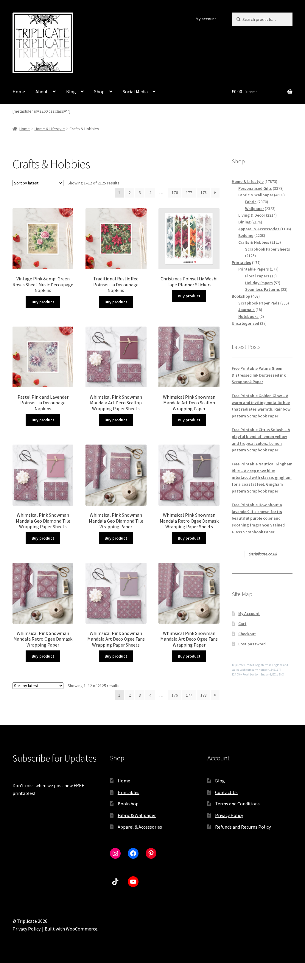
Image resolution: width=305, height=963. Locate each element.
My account (206, 18)
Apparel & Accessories (140, 827)
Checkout (247, 633)
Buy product (43, 302)
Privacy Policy (229, 815)
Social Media (135, 91)
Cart (242, 623)
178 (203, 192)
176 (175, 192)
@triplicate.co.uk (263, 554)
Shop (99, 91)
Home (19, 91)
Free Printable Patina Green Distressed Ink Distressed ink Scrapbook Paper (259, 375)
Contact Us (226, 792)
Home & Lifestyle (50, 128)
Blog (71, 91)
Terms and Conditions (237, 804)
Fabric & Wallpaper (137, 815)
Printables (128, 792)
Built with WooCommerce (71, 929)
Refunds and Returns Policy (243, 827)
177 (189, 192)
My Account (249, 613)
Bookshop (128, 804)
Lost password (252, 644)
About (41, 91)
